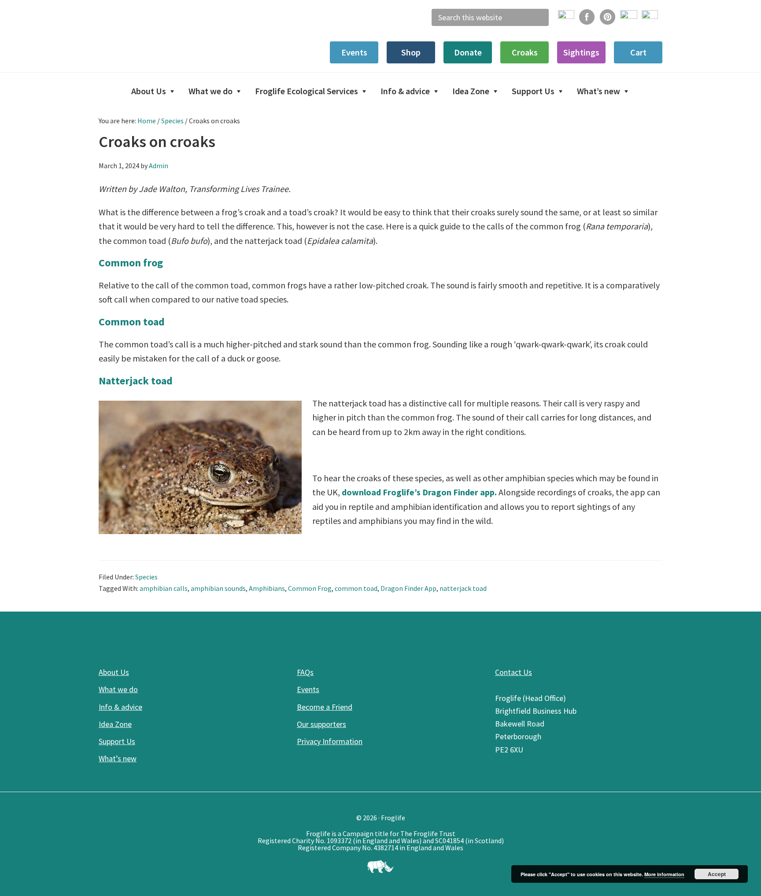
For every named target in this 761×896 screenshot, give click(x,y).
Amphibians (267, 588)
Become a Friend (324, 707)
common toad (356, 588)
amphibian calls (164, 588)
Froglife (165, 35)
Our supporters (321, 724)
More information (664, 874)
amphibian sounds (218, 588)
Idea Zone (115, 724)
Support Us (117, 741)
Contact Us (513, 672)
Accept (717, 874)
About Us (114, 672)
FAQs (305, 672)
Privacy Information (329, 741)
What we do (118, 689)
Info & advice (120, 707)
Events (308, 689)
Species (146, 576)
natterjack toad (463, 588)
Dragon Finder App (408, 588)
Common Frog (310, 588)
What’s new (118, 758)
